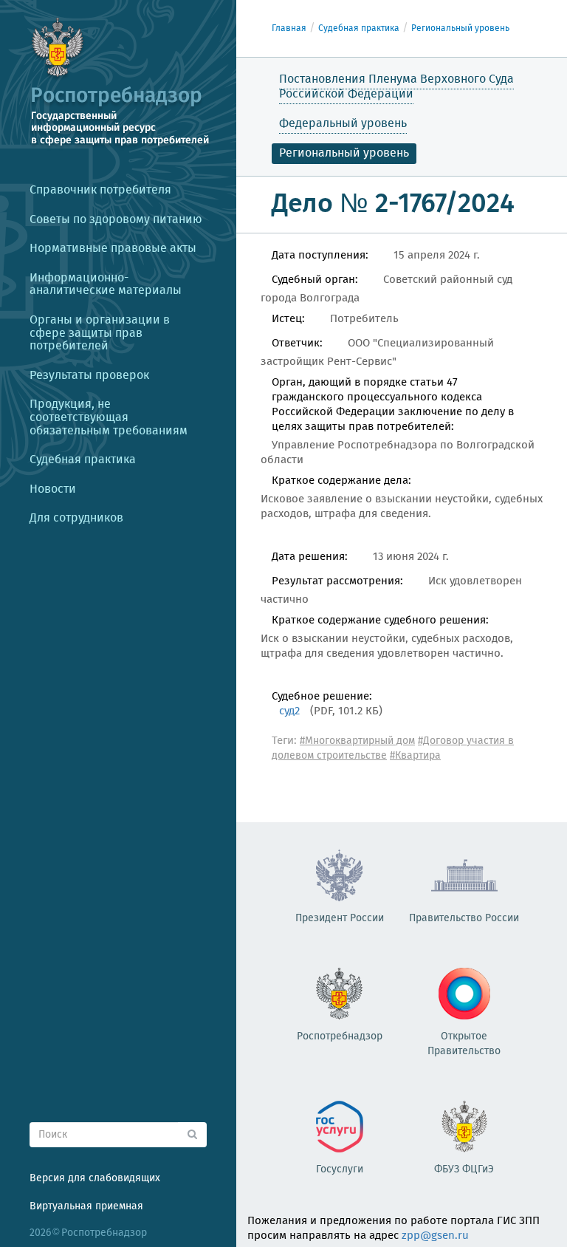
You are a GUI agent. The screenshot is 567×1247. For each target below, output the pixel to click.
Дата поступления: (320, 255)
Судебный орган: (315, 280)
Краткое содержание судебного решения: (380, 620)
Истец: (288, 319)
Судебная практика (358, 28)
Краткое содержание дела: (341, 481)
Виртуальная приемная (86, 1206)
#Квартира (415, 756)
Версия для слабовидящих (95, 1178)
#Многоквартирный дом (357, 741)
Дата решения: (310, 557)
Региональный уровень (460, 28)
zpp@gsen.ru (435, 1236)
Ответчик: (297, 343)
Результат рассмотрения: (337, 581)
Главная (289, 28)
